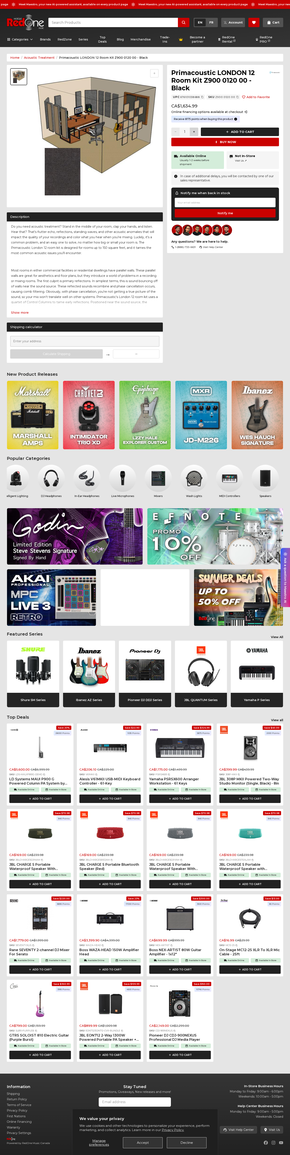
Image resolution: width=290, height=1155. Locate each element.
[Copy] (202, 97)
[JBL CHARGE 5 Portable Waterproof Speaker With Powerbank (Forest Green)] (40, 834)
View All (277, 637)
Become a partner (197, 39)
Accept (143, 1143)
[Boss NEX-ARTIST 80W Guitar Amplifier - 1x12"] (180, 920)
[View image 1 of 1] (18, 76)
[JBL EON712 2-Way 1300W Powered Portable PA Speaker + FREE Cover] (110, 1005)
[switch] (206, 22)
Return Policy (17, 1099)
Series (83, 39)
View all (277, 720)
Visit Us (241, 160)
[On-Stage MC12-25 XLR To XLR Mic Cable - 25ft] (250, 920)
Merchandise (141, 39)
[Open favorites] (253, 22)
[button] (44, 775)
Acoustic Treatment (39, 58)
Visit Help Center (241, 1130)
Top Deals (102, 39)
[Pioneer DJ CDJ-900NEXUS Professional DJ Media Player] (180, 1005)
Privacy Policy (17, 1110)
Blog (120, 39)
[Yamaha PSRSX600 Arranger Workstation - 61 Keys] (180, 749)
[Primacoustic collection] (275, 72)
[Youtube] (281, 1143)
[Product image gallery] (20, 199)
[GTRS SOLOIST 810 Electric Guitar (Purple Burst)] (40, 1005)
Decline (186, 1143)
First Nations (16, 1116)
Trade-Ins (165, 39)
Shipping (13, 1094)
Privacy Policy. (173, 1130)
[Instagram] (273, 1143)
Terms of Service (19, 1105)
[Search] (183, 22)
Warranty (13, 1127)
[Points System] (235, 119)
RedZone (65, 39)
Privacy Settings (19, 1133)
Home (15, 58)
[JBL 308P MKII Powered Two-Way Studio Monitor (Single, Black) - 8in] (250, 749)
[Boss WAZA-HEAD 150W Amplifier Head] (110, 920)
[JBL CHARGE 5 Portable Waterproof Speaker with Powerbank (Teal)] (250, 834)
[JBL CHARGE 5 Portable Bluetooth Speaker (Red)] (110, 834)
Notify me (225, 213)
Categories (20, 39)
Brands (45, 39)
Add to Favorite (258, 97)
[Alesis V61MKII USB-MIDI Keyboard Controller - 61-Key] (110, 749)
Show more (20, 312)
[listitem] (33, 415)
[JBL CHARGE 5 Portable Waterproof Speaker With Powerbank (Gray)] (180, 834)
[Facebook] (266, 1143)
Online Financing (19, 1122)
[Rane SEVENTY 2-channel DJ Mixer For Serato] (40, 920)
